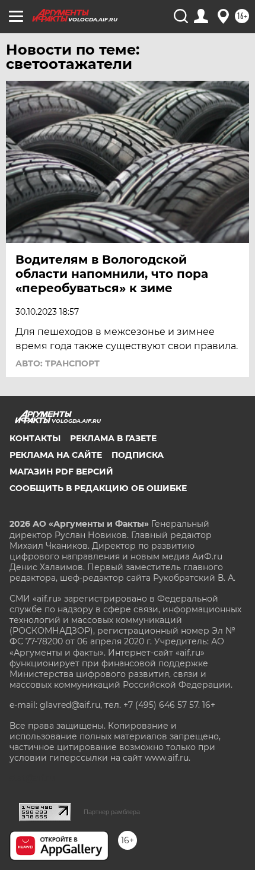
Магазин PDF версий (61, 471)
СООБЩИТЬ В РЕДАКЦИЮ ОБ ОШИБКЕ (98, 488)
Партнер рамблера (112, 811)
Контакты (34, 438)
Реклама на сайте (55, 455)
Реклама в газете (113, 438)
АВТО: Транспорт (57, 363)
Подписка (137, 455)
